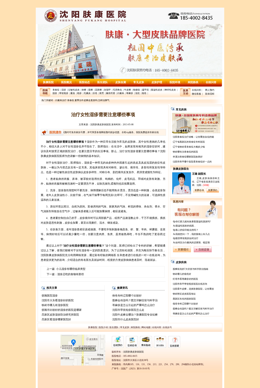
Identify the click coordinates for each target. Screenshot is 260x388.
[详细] (206, 185)
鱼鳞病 (136, 89)
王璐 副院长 (199, 173)
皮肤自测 (120, 82)
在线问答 (211, 82)
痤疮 (144, 93)
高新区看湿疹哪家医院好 (56, 319)
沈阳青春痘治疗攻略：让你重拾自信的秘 (193, 137)
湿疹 (63, 89)
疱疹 (79, 93)
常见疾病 (181, 109)
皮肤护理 (157, 82)
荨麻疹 (129, 93)
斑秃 (101, 93)
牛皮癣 (127, 89)
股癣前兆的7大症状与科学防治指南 (190, 269)
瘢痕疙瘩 (110, 93)
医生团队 (102, 82)
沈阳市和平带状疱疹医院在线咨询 (190, 284)
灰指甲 (107, 89)
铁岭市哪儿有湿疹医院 (55, 305)
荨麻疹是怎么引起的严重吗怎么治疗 (133, 305)
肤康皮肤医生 (181, 168)
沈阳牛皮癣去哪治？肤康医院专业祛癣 (135, 314)
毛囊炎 (87, 93)
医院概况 (66, 82)
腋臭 (72, 93)
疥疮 (95, 93)
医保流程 (209, 93)
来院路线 (193, 82)
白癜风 (120, 93)
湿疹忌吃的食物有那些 (70, 274)
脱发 (55, 93)
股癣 (90, 89)
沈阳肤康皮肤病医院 (100, 124)
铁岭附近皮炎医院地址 (184, 293)
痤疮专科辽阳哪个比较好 (127, 295)
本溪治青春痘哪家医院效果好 (188, 156)
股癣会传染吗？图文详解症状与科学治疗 (193, 308)
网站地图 (146, 327)
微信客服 (196, 93)
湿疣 (137, 93)
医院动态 (84, 82)
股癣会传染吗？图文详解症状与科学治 (135, 300)
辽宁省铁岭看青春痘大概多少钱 (189, 146)
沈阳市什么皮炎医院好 (125, 319)
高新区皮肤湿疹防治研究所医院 (60, 314)
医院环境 (175, 82)
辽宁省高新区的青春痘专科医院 (189, 142)
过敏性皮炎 (74, 89)
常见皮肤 (138, 82)
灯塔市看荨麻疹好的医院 (185, 279)
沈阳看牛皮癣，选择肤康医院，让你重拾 (193, 289)
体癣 (84, 89)
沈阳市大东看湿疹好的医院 (58, 300)
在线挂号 (167, 327)
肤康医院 (48, 82)
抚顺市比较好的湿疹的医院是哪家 (62, 309)
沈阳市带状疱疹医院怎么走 (128, 309)
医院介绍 (103, 327)
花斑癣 (98, 89)
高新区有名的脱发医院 (184, 298)
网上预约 (209, 90)
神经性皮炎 (170, 89)
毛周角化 (117, 89)
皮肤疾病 (181, 262)
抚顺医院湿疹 (50, 295)
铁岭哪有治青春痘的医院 (185, 151)
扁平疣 (145, 89)
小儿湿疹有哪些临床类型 (70, 269)
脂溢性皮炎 (156, 89)
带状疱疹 (63, 93)
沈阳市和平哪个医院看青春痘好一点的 (192, 161)
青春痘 (56, 89)
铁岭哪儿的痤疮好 (182, 274)
